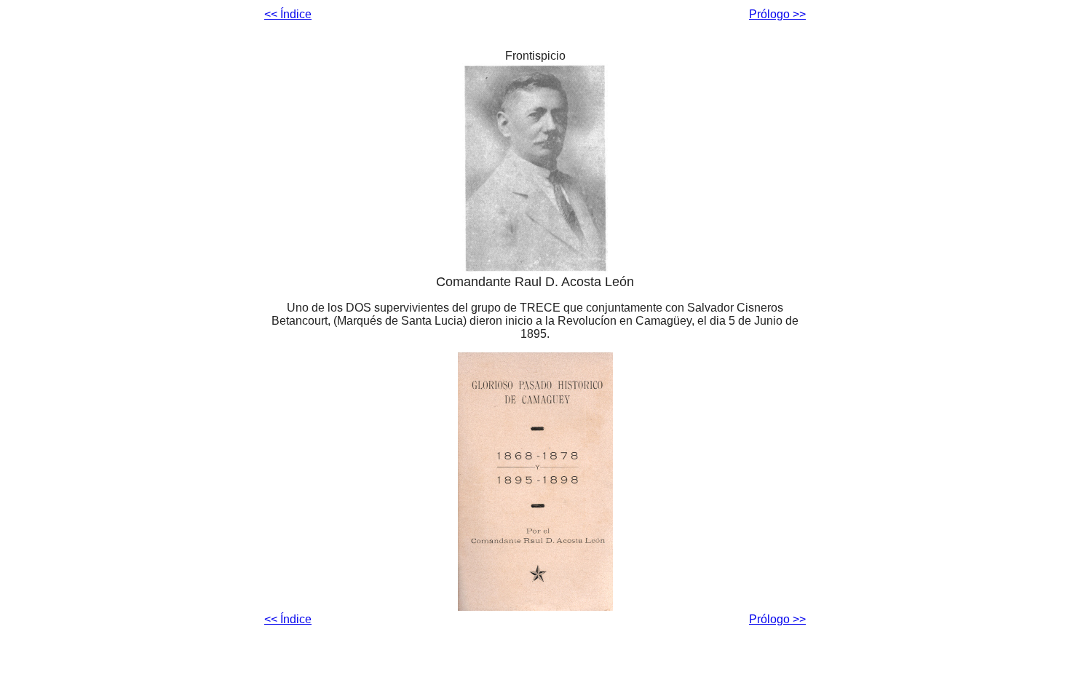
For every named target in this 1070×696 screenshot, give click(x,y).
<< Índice (288, 14)
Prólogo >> (777, 14)
